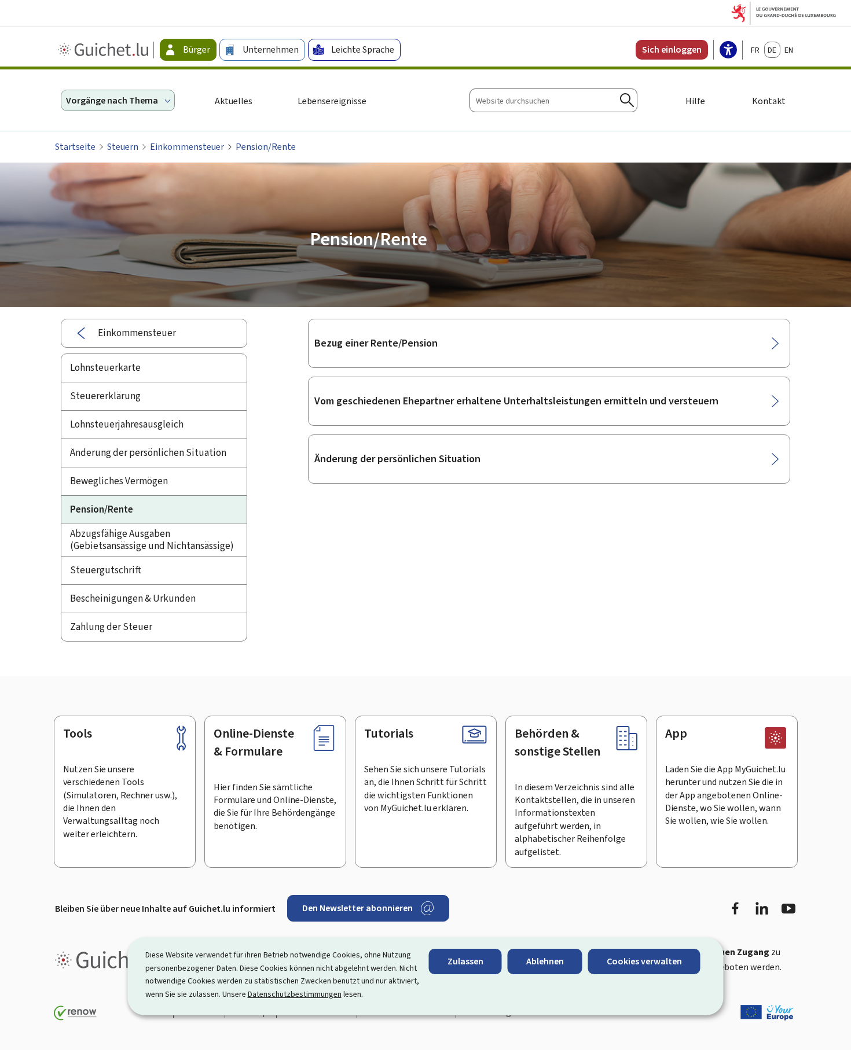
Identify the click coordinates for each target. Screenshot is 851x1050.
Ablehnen (545, 961)
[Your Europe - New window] (767, 1012)
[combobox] (553, 100)
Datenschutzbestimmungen (295, 994)
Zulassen (465, 961)
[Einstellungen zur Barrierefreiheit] (728, 51)
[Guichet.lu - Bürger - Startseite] (104, 50)
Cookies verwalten (644, 961)
